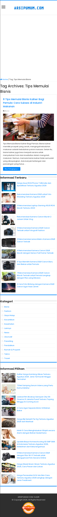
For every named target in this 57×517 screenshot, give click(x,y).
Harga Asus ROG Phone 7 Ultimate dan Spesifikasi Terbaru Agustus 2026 (34, 184)
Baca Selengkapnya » (12, 169)
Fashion (7, 311)
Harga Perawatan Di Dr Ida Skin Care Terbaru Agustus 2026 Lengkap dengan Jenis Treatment (34, 478)
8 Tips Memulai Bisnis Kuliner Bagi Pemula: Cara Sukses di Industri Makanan (23, 102)
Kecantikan (9, 319)
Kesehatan (9, 324)
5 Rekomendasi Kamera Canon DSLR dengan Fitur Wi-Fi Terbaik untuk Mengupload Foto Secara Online (33, 455)
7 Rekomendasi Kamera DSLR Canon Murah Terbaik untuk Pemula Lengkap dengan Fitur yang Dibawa (33, 275)
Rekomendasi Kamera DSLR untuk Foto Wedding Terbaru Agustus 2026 (34, 195)
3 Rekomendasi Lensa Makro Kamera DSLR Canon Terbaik (36, 240)
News (6, 332)
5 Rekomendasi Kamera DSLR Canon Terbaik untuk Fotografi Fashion (33, 229)
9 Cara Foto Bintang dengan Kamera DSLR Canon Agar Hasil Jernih (35, 285)
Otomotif (8, 337)
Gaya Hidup (9, 315)
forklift (36, 497)
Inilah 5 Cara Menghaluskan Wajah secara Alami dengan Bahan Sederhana (36, 431)
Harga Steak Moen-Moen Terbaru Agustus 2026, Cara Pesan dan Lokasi (36, 465)
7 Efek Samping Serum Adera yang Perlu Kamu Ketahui (35, 386)
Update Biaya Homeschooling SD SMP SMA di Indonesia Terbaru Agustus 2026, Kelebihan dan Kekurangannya (36, 444)
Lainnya (7, 328)
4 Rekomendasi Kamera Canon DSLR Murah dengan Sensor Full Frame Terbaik (35, 251)
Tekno (7, 354)
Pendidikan (9, 345)
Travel (7, 358)
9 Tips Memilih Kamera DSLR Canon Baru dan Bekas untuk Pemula (35, 262)
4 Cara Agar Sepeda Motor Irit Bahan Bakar (33, 409)
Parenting (8, 341)
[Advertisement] (28, 46)
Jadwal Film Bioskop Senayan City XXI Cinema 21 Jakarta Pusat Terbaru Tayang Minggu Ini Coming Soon (35, 399)
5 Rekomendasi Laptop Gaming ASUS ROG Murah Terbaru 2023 (36, 206)
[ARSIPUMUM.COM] (28, 7)
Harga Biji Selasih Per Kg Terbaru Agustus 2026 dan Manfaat (35, 420)
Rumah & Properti (12, 349)
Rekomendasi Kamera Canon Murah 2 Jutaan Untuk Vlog (34, 218)
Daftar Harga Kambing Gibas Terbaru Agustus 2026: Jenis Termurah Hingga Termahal (34, 377)
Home (5, 79)
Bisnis (7, 111)
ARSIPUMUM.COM (25, 497)
